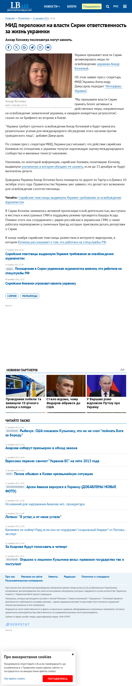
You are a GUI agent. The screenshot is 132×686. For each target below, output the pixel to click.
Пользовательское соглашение (24, 580)
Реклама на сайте (31, 576)
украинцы (29, 296)
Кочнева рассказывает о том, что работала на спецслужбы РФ (62, 242)
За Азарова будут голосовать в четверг (36, 546)
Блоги (71, 6)
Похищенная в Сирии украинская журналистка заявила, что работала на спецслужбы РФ (63, 270)
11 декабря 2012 (41, 18)
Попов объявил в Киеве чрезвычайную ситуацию (50, 473)
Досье (69, 19)
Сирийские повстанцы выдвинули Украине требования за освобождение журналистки (59, 256)
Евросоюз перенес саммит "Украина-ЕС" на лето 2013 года (52, 460)
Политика (24, 18)
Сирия (11, 296)
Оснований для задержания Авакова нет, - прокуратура (45, 504)
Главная (10, 18)
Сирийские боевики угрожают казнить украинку (40, 283)
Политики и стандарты (95, 576)
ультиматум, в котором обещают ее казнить (52, 166)
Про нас (10, 576)
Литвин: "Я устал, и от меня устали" (33, 516)
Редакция (69, 576)
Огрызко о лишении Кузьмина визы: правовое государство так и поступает (64, 561)
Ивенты (53, 576)
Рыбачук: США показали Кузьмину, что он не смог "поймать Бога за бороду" (64, 432)
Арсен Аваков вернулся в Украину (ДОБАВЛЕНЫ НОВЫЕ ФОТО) (60, 488)
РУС (116, 6)
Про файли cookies (14, 678)
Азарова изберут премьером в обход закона (41, 447)
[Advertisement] (66, 332)
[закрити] (73, 654)
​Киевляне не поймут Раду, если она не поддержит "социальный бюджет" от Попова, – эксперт (66, 532)
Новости (51, 6)
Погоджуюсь (58, 678)
